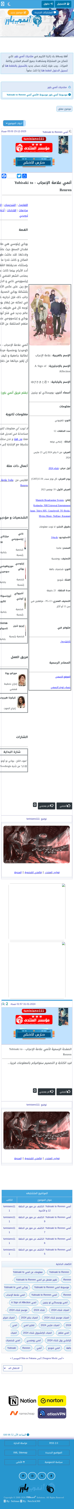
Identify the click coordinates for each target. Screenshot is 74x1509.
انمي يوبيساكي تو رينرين (55, 1302)
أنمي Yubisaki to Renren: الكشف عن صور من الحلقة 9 (44, 1219)
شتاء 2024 (39, 1310)
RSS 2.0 (53, 1443)
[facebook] (51, 1476)
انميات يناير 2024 (29, 1318)
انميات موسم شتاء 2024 (56, 1318)
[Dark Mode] (9, 4)
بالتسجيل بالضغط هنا (16, 65)
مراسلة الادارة (20, 1443)
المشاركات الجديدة (44, 12)
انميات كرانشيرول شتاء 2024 (37, 1333)
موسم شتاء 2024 (18, 1310)
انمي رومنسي (34, 1340)
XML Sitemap (20, 1453)
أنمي (39, 1348)
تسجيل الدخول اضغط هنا (54, 70)
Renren (26, 1348)
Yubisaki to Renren (59, 1272)
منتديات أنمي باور (24, 56)
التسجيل (62, 4)
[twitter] (42, 1476)
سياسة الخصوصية (54, 1462)
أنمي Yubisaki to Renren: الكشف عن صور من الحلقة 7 (44, 1230)
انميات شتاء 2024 (60, 1310)
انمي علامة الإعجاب (15, 1295)
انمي (14, 1325)
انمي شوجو (54, 1348)
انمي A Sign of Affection (23, 1302)
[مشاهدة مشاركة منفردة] (6, 1003)
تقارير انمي (29, 1325)
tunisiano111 (9, 1208)
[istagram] (32, 1476)
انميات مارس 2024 (50, 1325)
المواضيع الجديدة (53, 1453)
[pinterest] (23, 1476)
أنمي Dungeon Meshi (52, 1358)
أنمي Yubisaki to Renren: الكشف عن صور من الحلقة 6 (44, 1241)
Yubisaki (11, 1348)
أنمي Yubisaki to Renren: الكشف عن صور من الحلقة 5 (44, 1252)
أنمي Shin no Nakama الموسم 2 (26, 1358)
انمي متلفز (63, 1333)
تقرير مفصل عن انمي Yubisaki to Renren (36, 1280)
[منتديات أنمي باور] (37, 1487)
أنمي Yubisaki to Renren (55, 132)
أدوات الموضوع (15, 123)
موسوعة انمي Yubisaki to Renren (51, 1287)
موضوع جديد (16, 12)
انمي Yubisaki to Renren (44, 1295)
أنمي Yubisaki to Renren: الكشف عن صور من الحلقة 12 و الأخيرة (44, 1208)
